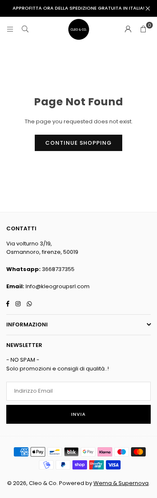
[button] (143, 29)
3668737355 (58, 269)
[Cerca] (25, 29)
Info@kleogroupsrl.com (58, 286)
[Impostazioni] (128, 29)
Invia (78, 414)
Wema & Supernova (121, 483)
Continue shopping (78, 143)
